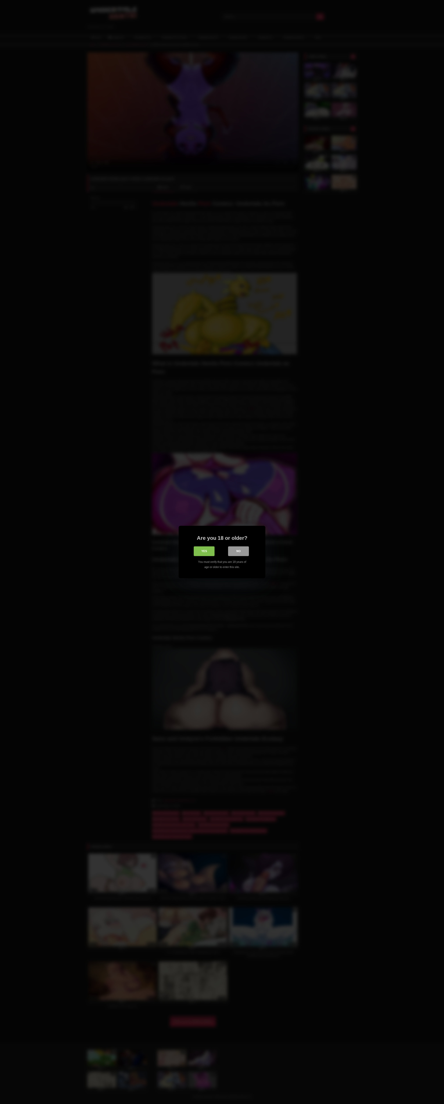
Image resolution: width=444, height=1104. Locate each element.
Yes (204, 551)
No (238, 551)
